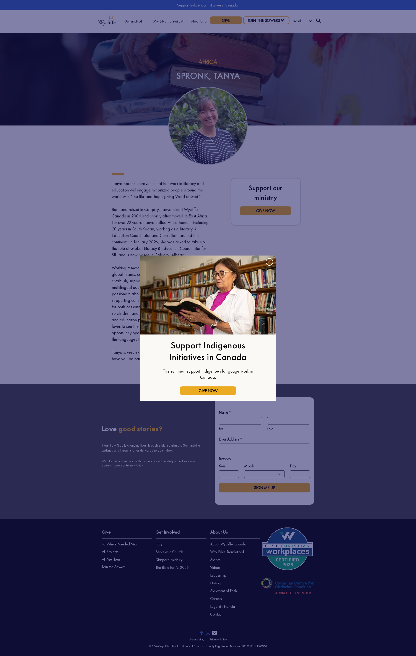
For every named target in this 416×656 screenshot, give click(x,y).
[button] (269, 262)
